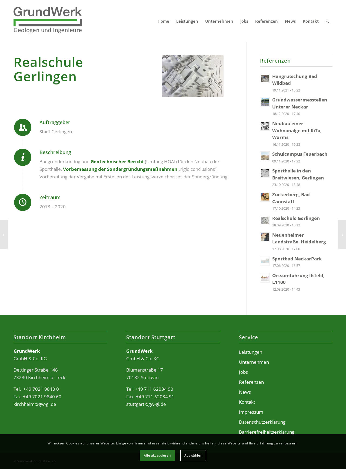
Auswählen (193, 455)
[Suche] (327, 21)
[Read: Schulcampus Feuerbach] (265, 156)
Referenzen (251, 382)
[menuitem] (163, 21)
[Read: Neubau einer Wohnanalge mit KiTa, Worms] (265, 126)
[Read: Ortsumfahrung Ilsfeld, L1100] (265, 278)
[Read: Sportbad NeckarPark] (265, 261)
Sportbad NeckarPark (297, 259)
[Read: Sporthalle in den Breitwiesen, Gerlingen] (265, 173)
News (245, 392)
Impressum (251, 412)
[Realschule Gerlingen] (193, 76)
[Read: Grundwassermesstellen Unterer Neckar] (265, 102)
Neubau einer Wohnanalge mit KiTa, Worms (297, 130)
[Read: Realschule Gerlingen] (265, 220)
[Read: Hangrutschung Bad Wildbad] (265, 78)
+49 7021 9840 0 (41, 389)
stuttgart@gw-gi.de (146, 404)
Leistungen (250, 352)
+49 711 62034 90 (154, 389)
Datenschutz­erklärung (262, 422)
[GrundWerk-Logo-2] (48, 21)
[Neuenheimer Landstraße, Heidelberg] (4, 234)
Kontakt (247, 402)
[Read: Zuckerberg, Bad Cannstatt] (265, 197)
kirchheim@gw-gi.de (35, 404)
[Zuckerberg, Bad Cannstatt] (342, 234)
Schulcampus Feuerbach (299, 154)
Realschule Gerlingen (296, 218)
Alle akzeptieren (157, 455)
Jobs (243, 372)
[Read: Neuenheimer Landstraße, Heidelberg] (265, 237)
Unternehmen (254, 362)
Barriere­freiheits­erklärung (266, 432)
